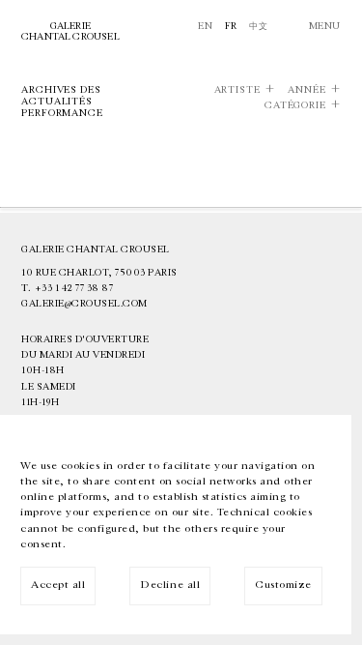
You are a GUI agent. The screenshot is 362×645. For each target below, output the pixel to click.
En (205, 26)
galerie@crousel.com (84, 303)
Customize (283, 584)
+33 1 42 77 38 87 (74, 288)
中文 (258, 26)
